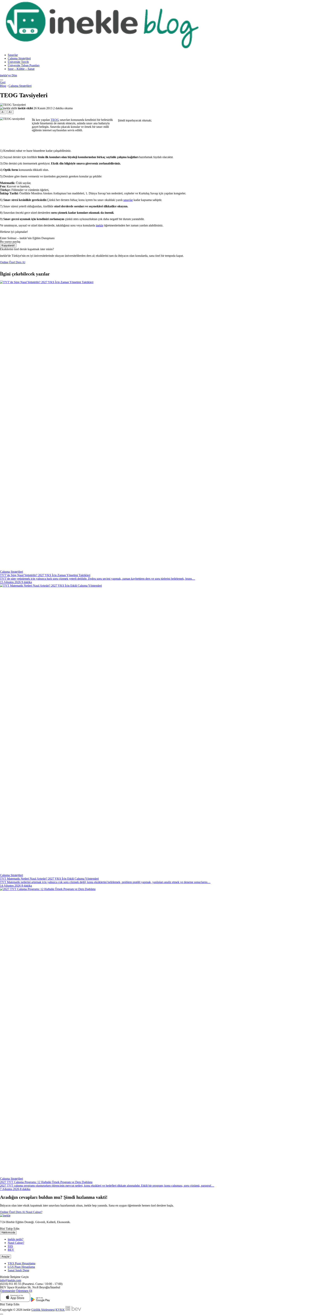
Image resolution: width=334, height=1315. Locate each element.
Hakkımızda (8, 1232)
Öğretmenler (7, 1290)
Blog (3, 85)
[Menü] (1, 79)
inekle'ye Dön (8, 75)
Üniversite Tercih (18, 62)
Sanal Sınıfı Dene (18, 1270)
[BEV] (73, 1309)
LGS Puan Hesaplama (21, 1266)
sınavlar (128, 200)
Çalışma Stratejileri (19, 58)
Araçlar (5, 1256)
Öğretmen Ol (24, 1290)
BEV (11, 1249)
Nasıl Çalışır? (34, 1212)
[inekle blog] (104, 48)
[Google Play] (40, 1300)
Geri (2, 82)
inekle (99, 225)
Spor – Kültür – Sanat (21, 68)
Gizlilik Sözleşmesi (43, 1309)
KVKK (60, 1309)
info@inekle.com (10, 1280)
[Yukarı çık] (1, 1314)
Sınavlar (13, 55)
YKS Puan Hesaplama (21, 1263)
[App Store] (15, 1300)
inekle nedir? (15, 1239)
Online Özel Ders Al (12, 262)
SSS (10, 1246)
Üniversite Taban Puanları (23, 65)
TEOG (55, 119)
